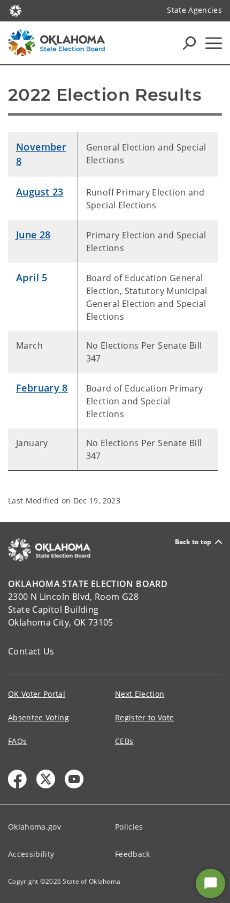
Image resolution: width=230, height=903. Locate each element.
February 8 (42, 387)
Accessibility (31, 854)
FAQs (17, 741)
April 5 (32, 277)
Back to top (193, 541)
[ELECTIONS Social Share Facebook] (17, 779)
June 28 (33, 234)
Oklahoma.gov (34, 827)
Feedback (132, 854)
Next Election (139, 694)
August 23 (39, 191)
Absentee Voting (38, 717)
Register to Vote (144, 717)
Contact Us (31, 651)
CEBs (124, 741)
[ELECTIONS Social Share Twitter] (45, 779)
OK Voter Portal (36, 694)
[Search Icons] (189, 43)
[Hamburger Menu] (213, 43)
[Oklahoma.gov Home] (15, 9)
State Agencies (194, 10)
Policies (129, 827)
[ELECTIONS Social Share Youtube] (74, 779)
